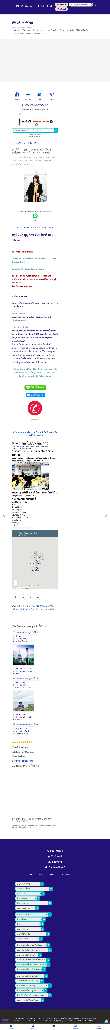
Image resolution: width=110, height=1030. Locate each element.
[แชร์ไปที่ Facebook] (15, 597)
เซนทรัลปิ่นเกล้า (23, 609)
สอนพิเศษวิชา (18, 34)
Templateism (73, 1018)
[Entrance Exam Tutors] (39, 94)
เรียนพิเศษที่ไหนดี (56, 867)
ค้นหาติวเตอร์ (38, 34)
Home (14, 143)
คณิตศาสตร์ (49, 606)
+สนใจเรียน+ (61, 4)
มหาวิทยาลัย (52, 30)
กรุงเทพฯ (39, 606)
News (52, 875)
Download (66, 875)
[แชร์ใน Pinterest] (30, 597)
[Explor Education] (17, 94)
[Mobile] (31, 6)
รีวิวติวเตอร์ (56, 856)
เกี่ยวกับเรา (56, 862)
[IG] (42, 6)
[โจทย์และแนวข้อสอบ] (106, 1021)
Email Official (28, 1021)
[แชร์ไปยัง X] (23, 597)
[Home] (17, 6)
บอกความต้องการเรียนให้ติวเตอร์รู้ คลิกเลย (35, 228)
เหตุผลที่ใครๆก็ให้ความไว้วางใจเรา (78, 30)
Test (41, 875)
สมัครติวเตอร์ (61, 9)
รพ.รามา (43, 609)
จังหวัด (62, 30)
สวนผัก (51, 609)
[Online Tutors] (51, 94)
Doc (30, 875)
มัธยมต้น (34, 609)
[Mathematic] (28, 94)
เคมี (13, 609)
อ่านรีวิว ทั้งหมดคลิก (23, 760)
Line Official (40, 1021)
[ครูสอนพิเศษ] (35, 114)
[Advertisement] (55, 61)
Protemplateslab (85, 1018)
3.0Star (32, 606)
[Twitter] (51, 6)
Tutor (21, 143)
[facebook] (38, 6)
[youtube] (22, 6)
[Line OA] (26, 6)
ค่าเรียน (28, 34)
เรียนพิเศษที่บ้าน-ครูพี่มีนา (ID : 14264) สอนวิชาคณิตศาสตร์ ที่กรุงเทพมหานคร (70, 1021)
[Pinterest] (47, 6)
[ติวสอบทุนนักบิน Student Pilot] (35, 125)
